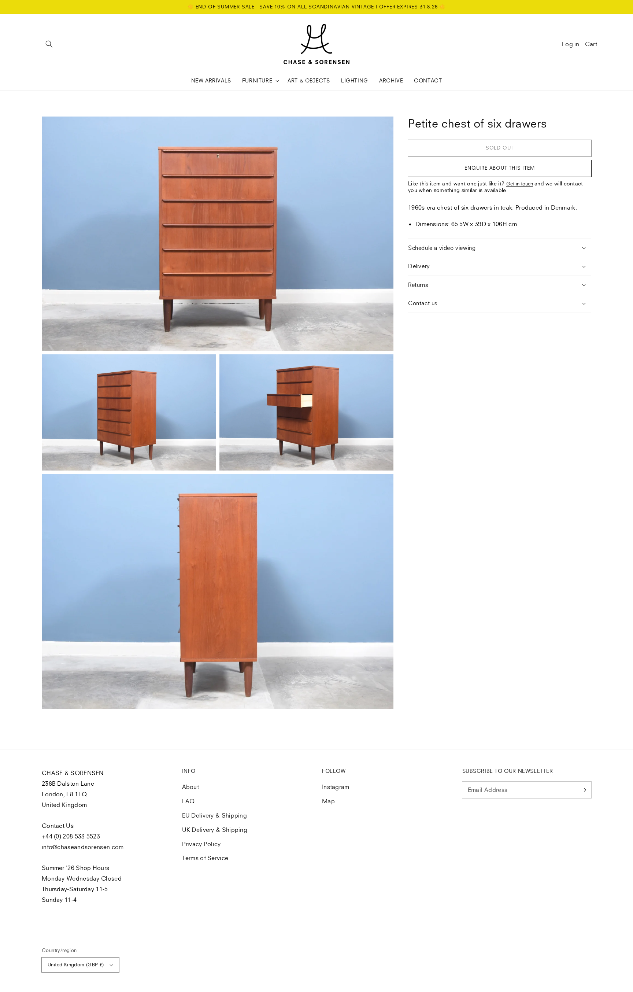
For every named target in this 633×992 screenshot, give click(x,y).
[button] (49, 44)
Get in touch (519, 184)
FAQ (188, 801)
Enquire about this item (499, 168)
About (190, 786)
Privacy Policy (201, 844)
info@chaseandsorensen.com (83, 847)
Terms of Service (205, 858)
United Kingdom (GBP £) (76, 964)
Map (328, 801)
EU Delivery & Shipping (214, 815)
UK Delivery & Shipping (215, 829)
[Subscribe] (583, 790)
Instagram (335, 786)
